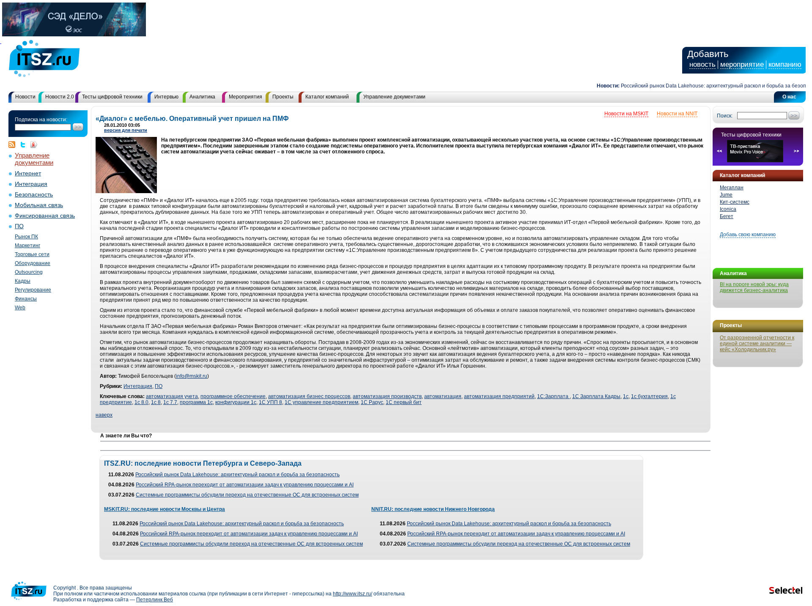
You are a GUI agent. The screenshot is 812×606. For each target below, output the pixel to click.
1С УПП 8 (270, 402)
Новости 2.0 (59, 97)
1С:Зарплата (553, 396)
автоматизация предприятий (499, 396)
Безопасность (34, 194)
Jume (726, 195)
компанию (784, 64)
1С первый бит (404, 402)
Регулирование (33, 290)
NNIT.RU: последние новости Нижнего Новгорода (433, 509)
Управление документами (394, 97)
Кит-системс (734, 202)
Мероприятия (245, 97)
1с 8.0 (141, 402)
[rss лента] (13, 144)
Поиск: (724, 116)
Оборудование (32, 263)
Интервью (166, 97)
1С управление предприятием (321, 402)
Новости (25, 97)
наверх (104, 415)
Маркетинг (27, 245)
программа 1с (196, 402)
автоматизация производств (387, 396)
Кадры (22, 281)
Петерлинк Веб (154, 600)
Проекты (283, 97)
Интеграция (31, 184)
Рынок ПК (26, 237)
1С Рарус (372, 402)
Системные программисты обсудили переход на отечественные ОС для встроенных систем (247, 495)
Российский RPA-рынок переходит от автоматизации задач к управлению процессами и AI (245, 485)
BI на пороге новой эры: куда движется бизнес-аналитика (754, 287)
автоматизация (442, 396)
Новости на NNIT (677, 114)
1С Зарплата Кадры (596, 396)
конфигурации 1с (235, 402)
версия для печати (125, 130)
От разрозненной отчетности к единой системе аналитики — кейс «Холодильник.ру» (757, 343)
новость (702, 64)
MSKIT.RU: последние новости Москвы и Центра (164, 509)
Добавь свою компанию (748, 234)
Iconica (728, 209)
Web (20, 308)
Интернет (28, 173)
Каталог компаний (327, 97)
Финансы (26, 299)
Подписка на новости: (41, 120)
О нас (789, 97)
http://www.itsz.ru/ (352, 594)
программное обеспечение (233, 396)
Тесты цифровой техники (112, 97)
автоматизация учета (172, 396)
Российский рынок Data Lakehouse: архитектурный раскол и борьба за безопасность (237, 475)
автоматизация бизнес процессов (309, 396)
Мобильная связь (39, 205)
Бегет (726, 216)
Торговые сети (32, 254)
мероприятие (742, 64)
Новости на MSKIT (626, 114)
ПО (19, 226)
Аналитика (202, 97)
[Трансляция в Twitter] (24, 144)
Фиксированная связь (45, 216)
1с (625, 396)
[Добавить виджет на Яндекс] (33, 144)
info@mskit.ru (191, 376)
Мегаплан (731, 188)
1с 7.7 (170, 402)
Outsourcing (29, 272)
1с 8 (156, 402)
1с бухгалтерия (649, 396)
